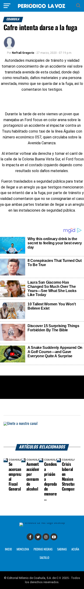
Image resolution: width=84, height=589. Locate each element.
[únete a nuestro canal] (42, 433)
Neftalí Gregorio (23, 52)
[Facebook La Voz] (30, 536)
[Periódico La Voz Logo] (42, 8)
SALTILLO (44, 558)
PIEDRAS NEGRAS (43, 549)
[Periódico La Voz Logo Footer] (42, 522)
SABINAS (62, 549)
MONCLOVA (23, 549)
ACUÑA (75, 549)
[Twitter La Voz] (38, 536)
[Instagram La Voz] (45, 536)
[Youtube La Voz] (53, 536)
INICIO (8, 549)
